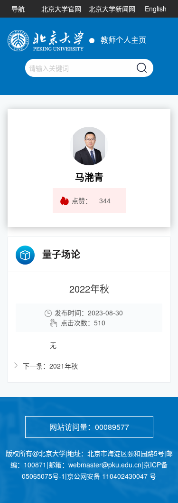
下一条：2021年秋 (50, 365)
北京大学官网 (61, 8)
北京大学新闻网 (112, 8)
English (156, 8)
